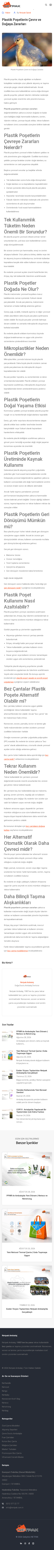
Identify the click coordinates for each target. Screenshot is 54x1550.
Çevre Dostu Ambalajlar (12, 1433)
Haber (7, 13)
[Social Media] (21, 1543)
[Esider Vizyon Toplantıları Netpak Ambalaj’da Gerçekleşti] (7, 1075)
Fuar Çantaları (8, 1437)
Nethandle (6, 1383)
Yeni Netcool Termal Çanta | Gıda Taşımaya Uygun (27, 1254)
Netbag (5, 1410)
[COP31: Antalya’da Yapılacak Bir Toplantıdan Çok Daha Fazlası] (7, 1114)
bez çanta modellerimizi (17, 951)
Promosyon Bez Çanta (11, 1453)
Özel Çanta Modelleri (11, 1426)
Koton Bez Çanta (9, 1441)
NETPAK (34, 1537)
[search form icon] (45, 5)
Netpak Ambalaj (27, 982)
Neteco (5, 1403)
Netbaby (5, 1395)
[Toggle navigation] (50, 5)
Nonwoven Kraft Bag (11, 1399)
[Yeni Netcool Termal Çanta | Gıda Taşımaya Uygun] (7, 1055)
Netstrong (6, 1407)
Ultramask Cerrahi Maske (13, 1457)
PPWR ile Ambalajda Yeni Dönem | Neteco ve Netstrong (27, 1197)
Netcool (5, 1387)
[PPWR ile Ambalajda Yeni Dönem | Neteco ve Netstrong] (7, 1036)
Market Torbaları (9, 1449)
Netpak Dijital (25, 13)
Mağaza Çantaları (9, 1445)
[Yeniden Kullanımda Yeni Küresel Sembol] (7, 1094)
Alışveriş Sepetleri (9, 1429)
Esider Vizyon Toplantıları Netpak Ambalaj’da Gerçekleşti (27, 1310)
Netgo (4, 1391)
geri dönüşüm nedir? (12, 588)
